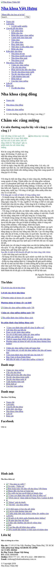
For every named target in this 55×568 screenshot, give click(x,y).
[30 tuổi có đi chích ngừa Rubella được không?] (26, 518)
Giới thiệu (10, 24)
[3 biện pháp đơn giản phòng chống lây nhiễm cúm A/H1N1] (30, 516)
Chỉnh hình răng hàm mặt (21, 37)
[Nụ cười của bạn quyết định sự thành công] (24, 493)
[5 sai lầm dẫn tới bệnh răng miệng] (20, 527)
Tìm (27, 17)
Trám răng (15, 40)
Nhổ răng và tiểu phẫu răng (22, 47)
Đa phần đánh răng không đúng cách (17, 323)
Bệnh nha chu (17, 33)
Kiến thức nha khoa (14, 51)
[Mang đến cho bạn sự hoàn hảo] (20, 491)
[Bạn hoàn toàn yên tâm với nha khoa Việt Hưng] (26, 489)
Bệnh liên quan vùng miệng (22, 35)
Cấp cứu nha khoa (18, 67)
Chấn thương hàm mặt (20, 76)
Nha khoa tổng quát (19, 58)
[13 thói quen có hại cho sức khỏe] (20, 509)
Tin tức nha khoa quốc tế (21, 74)
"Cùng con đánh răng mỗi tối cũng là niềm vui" (25, 328)
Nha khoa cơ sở (17, 60)
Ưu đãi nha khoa (18, 88)
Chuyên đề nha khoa (14, 28)
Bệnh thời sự (16, 79)
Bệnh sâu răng (17, 49)
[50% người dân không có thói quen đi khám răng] (27, 529)
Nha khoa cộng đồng (14, 63)
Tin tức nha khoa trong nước (22, 72)
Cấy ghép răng (17, 31)
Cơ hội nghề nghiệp (19, 26)
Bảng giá (9, 86)
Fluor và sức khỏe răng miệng (18, 332)
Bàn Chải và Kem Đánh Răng (18, 357)
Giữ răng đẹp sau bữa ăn (16, 330)
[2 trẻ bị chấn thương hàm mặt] (19, 511)
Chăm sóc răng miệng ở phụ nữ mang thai (23, 348)
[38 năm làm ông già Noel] (17, 520)
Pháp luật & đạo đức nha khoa (23, 70)
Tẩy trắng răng (17, 42)
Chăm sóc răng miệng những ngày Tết (17, 313)
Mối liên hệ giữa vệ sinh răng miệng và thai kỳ (25, 359)
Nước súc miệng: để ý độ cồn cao (19, 337)
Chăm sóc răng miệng (20, 65)
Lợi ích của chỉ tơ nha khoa (13, 293)
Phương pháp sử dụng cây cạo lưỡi (16, 303)
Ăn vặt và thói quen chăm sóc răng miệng (23, 334)
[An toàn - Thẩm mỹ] (15, 486)
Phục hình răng (17, 44)
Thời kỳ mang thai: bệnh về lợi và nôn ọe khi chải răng (28, 339)
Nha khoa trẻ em (18, 53)
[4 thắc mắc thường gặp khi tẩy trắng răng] (23, 523)
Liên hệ (9, 83)
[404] (8, 525)
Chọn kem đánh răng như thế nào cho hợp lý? (24, 355)
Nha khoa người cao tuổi (21, 56)
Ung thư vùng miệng (19, 81)
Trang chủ (10, 21)
